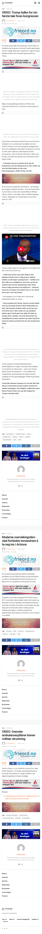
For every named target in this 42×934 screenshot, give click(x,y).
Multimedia (9, 9)
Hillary (29, 434)
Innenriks (5, 499)
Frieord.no (11, 20)
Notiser (4, 495)
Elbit (15, 631)
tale (15, 439)
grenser (21, 631)
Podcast (5, 517)
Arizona (8, 631)
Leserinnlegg (6, 514)
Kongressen (6, 437)
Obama (15, 437)
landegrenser (30, 631)
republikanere (7, 439)
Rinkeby (17, 818)
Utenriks (5, 502)
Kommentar (6, 510)
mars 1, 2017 (21, 20)
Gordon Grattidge (11, 815)
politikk (27, 437)
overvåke (12, 634)
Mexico (5, 634)
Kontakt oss (35, 919)
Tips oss (4, 919)
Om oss (5, 921)
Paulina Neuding (8, 818)
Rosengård (26, 818)
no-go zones (23, 815)
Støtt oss (11, 919)
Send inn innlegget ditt (23, 919)
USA (19, 439)
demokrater (10, 434)
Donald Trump (20, 434)
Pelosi (21, 437)
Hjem (3, 9)
